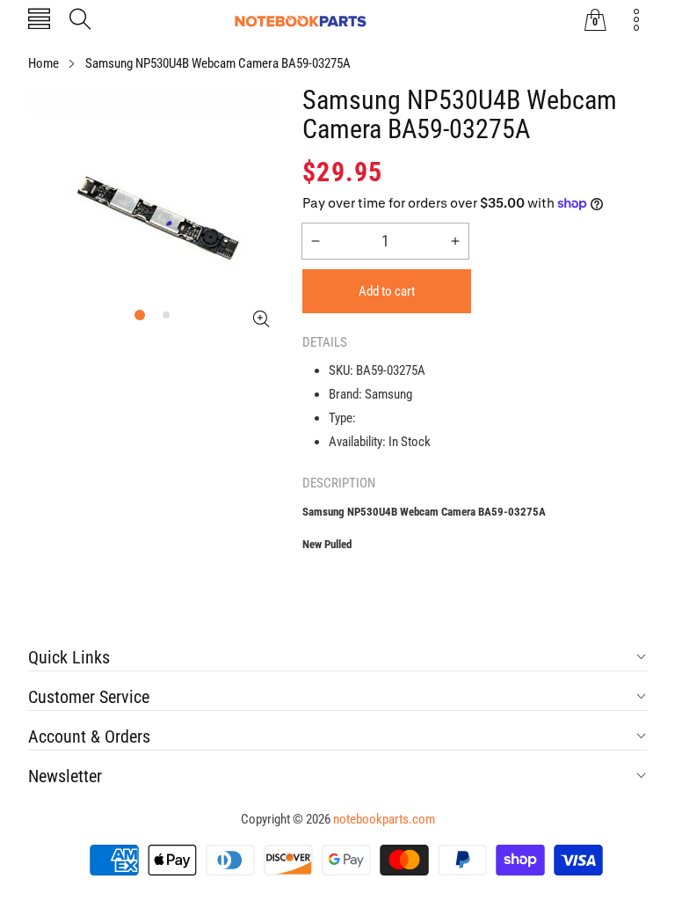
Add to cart (387, 291)
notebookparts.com (384, 819)
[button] (39, 21)
